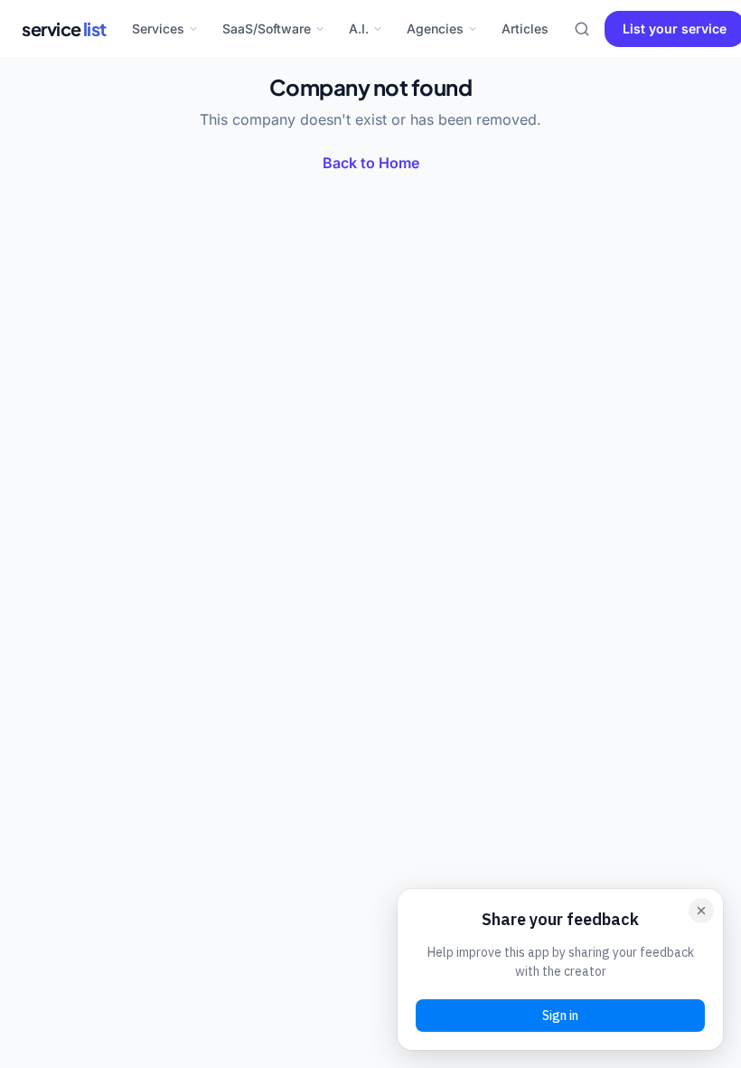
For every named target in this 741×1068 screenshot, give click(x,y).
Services (158, 28)
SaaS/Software (266, 28)
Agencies (435, 28)
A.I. (359, 28)
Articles (525, 28)
